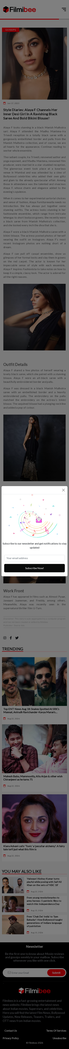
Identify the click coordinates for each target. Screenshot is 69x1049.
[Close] (63, 490)
